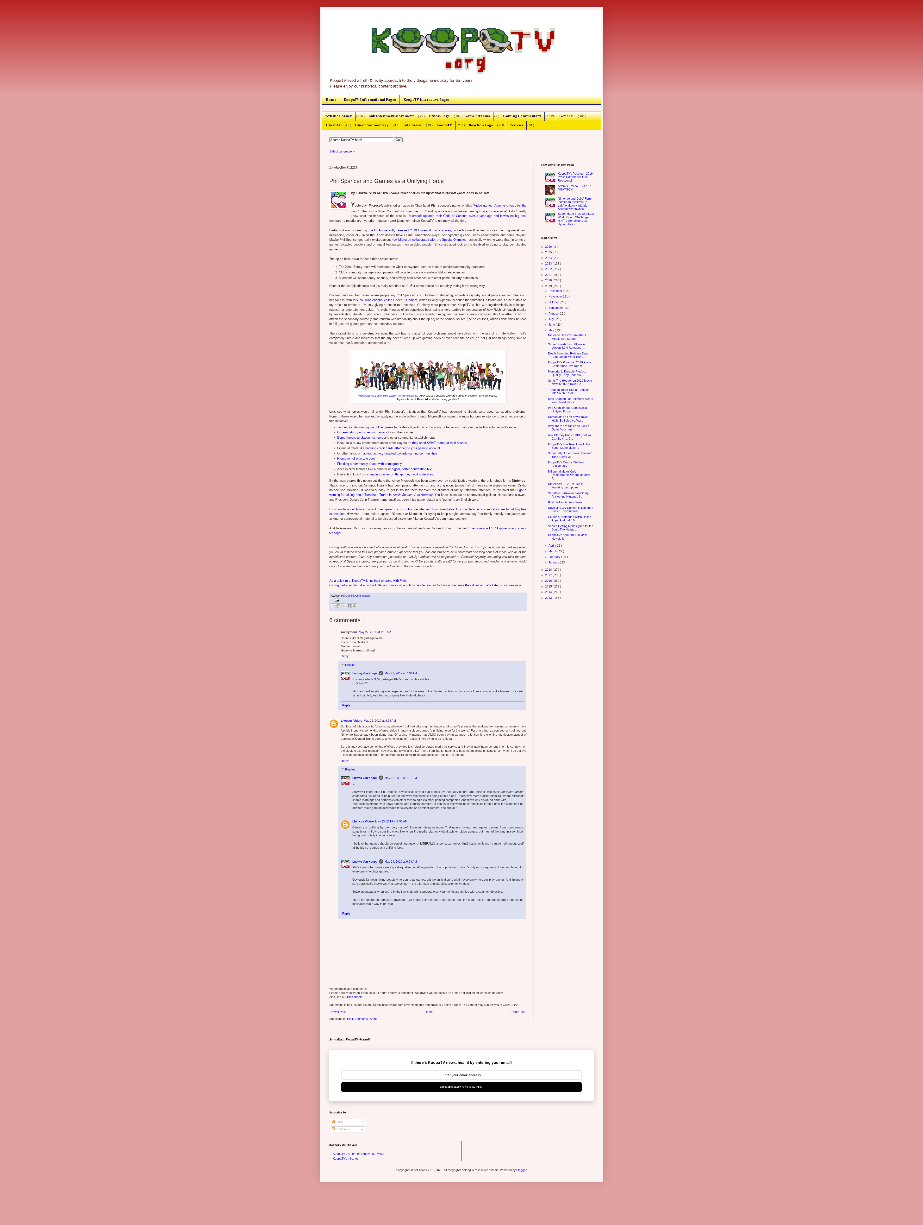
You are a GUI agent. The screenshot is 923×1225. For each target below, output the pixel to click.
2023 (549, 263)
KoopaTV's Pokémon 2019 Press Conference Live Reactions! (575, 177)
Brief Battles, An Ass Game (565, 502)
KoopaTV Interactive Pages (426, 99)
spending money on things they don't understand (400, 474)
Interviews (412, 125)
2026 (549, 246)
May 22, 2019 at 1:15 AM (375, 632)
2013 (549, 598)
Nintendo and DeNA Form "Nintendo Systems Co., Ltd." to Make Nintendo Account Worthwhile (575, 204)
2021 (549, 275)
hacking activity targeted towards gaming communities (399, 453)
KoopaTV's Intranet (345, 1158)
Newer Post (338, 1012)
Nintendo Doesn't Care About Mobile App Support (567, 337)
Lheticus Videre (351, 720)
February (555, 557)
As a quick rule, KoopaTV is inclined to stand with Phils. (368, 580)
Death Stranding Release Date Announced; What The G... (568, 355)
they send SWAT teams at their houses (439, 443)
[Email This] (333, 605)
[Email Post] (336, 599)
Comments (342, 1129)
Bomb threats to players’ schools (360, 437)
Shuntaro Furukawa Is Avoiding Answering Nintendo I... (568, 495)
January (554, 562)
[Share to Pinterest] (354, 605)
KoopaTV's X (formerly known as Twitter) (359, 1154)
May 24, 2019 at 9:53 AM (401, 861)
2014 (549, 592)
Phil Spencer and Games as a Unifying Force (567, 409)
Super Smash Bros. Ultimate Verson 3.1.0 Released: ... (566, 346)
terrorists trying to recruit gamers (364, 432)
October (554, 302)
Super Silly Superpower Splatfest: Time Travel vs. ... (570, 455)
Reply (345, 656)
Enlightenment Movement (391, 116)
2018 (549, 569)
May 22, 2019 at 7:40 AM (401, 673)
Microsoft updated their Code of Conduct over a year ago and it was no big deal (467, 216)
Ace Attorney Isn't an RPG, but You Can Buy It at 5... (570, 437)
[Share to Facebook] (349, 605)
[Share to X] (344, 605)
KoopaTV (444, 125)
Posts (339, 1122)
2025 (549, 252)
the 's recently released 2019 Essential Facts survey (410, 230)
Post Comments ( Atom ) (362, 1019)
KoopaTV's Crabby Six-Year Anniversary (566, 464)
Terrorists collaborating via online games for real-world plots (378, 427)
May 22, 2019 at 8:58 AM (380, 720)
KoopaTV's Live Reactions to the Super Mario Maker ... (569, 446)
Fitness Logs (439, 116)
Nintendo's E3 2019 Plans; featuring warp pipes (565, 485)
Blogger (521, 1170)
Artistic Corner (339, 116)
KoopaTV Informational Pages (370, 99)
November (556, 296)
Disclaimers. (355, 997)
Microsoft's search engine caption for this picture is (387, 395)
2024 (549, 258)
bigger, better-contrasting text (412, 469)
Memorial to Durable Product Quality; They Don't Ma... (567, 373)
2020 (549, 280)
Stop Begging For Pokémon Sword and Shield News (570, 400)
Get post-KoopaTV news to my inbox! (461, 1087)
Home (331, 99)
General (566, 116)
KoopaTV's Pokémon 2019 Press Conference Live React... (569, 364)
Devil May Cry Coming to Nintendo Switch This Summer (570, 509)
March (553, 551)
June (552, 324)
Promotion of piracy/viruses (356, 458)
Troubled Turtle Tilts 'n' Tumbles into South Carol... (568, 391)
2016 (549, 580)
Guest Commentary (371, 125)
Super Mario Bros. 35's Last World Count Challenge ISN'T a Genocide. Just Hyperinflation (576, 219)
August (553, 313)
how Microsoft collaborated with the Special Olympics (429, 239)
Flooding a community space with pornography (369, 464)
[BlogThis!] (338, 605)
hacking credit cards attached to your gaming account (402, 448)
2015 (549, 586)
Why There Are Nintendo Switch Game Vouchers (568, 427)
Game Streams (477, 116)
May (552, 330)
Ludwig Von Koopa (364, 673)
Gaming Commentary (522, 116)
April (552, 545)
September (556, 307)
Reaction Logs (481, 125)
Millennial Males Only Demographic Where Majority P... (569, 475)
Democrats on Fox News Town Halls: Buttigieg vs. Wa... (568, 418)
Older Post (518, 1012)
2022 (549, 269)
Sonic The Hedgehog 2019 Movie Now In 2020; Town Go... (570, 382)
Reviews (516, 125)
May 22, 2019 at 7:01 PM (401, 778)
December (556, 291)
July (552, 319)
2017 (549, 575)
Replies (350, 665)
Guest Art (334, 125)
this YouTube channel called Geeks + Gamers (385, 300)
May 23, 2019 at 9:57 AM (391, 821)
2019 (549, 286)
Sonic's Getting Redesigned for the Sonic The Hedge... (570, 527)
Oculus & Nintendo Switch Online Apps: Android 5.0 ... (569, 518)
